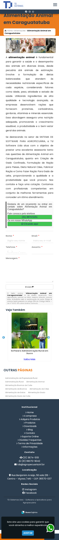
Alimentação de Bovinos (16, 389)
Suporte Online (30, 436)
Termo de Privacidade (30, 443)
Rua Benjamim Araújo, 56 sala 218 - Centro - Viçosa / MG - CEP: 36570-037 (29, 477)
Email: (35, 235)
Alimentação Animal (35, 381)
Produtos (30, 422)
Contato (30, 433)
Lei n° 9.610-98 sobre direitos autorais (22, 303)
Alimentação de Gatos (15, 392)
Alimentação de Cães (39, 389)
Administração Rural (14, 381)
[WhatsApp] (33, 11)
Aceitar (27, 533)
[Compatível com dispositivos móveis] (42, 508)
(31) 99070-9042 (31, 461)
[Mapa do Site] (15, 508)
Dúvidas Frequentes (30, 440)
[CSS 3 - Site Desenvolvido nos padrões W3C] (32, 508)
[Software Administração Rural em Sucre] (29, 330)
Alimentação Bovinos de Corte (18, 385)
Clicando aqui (30, 224)
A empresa (30, 415)
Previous (3, 337)
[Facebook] (26, 11)
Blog (30, 429)
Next (48, 337)
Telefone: (11, 247)
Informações (30, 446)
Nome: (10, 235)
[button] (55, 5)
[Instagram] (30, 11)
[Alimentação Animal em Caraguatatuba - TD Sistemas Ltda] (11, 4)
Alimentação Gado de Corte (17, 396)
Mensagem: (12, 258)
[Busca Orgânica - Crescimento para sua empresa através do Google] (29, 512)
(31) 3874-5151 (30, 217)
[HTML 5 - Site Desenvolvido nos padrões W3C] (22, 508)
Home (30, 412)
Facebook (31, 493)
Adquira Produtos (30, 419)
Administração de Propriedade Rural (21, 378)
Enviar (28, 286)
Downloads (30, 426)
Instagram (31, 489)
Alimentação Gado (36, 392)
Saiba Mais (29, 359)
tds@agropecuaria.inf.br (31, 464)
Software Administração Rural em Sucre (29, 352)
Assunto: (37, 247)
